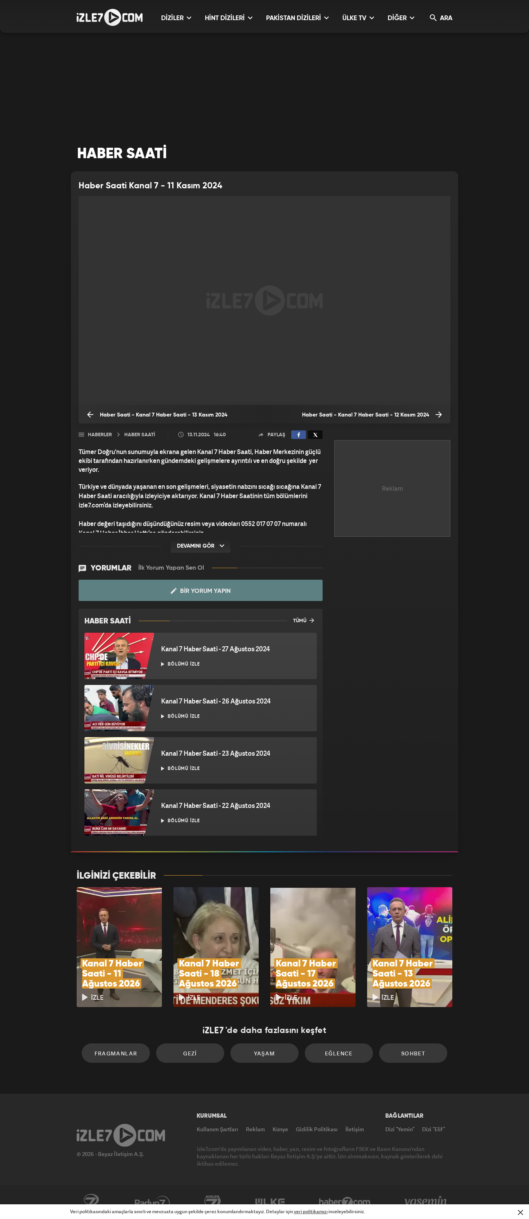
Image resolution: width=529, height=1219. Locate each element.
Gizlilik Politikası (317, 1129)
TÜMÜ (300, 620)
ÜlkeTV (270, 1202)
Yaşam (264, 1053)
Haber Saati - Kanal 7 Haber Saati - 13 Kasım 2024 (162, 415)
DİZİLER (173, 18)
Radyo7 (152, 1202)
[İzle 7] (110, 17)
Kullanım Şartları (217, 1129)
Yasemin (426, 1202)
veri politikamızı (311, 1211)
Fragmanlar (115, 1053)
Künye (280, 1129)
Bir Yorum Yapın (205, 591)
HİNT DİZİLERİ (225, 18)
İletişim (354, 1129)
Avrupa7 (212, 1202)
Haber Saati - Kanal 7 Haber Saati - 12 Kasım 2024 (366, 415)
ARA (445, 18)
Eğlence (339, 1053)
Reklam (255, 1129)
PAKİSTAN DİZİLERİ (294, 18)
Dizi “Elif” (433, 1129)
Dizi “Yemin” (399, 1129)
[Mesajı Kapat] (520, 1212)
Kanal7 (91, 1202)
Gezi (190, 1053)
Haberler (100, 434)
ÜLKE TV (355, 18)
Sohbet (413, 1053)
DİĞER (398, 18)
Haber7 (345, 1202)
